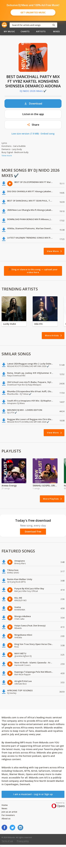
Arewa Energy (9, 485)
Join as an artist (9, 811)
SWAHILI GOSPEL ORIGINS (45, 485)
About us (6, 818)
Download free (33, 531)
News (4, 808)
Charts (25, 31)
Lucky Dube (9, 323)
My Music (9, 31)
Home (5, 805)
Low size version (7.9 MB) (25, 133)
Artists (41, 31)
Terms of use (7, 841)
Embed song (47, 133)
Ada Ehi (38, 323)
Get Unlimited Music (33, 12)
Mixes (56, 31)
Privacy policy (23, 841)
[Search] (54, 25)
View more (7, 155)
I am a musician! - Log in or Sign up (33, 794)
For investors (8, 815)
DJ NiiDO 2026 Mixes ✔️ (33, 90)
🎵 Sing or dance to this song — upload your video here (33, 271)
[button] (33, 124)
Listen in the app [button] (33, 114)
